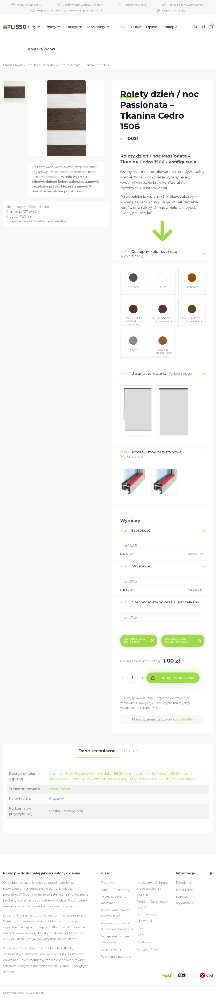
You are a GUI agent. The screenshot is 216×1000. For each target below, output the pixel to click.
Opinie (151, 27)
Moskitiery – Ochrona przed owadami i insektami (152, 888)
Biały (69, 774)
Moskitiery (96, 27)
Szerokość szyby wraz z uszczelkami (159, 602)
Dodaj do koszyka (177, 678)
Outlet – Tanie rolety (115, 890)
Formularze (184, 890)
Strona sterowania (149, 373)
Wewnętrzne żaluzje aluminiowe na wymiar (116, 926)
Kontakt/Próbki (41, 49)
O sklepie (169, 27)
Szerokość (135, 530)
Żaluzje (72, 27)
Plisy (32, 27)
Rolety (50, 27)
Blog (140, 935)
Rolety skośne (110, 949)
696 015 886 (183, 719)
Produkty (107, 883)
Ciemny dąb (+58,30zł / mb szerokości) (122, 774)
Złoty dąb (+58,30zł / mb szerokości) (168, 779)
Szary (131, 779)
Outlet (136, 27)
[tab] (96, 751)
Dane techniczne (97, 750)
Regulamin (184, 883)
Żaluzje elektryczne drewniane (114, 939)
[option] (15, 91)
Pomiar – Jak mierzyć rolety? (152, 905)
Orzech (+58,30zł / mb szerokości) (97, 779)
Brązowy (81, 774)
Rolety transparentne (116, 957)
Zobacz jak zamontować (177, 640)
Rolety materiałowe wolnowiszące (115, 913)
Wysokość (135, 566)
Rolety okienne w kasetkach (113, 900)
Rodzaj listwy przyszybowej (157, 452)
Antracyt (56, 774)
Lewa (53, 789)
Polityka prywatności (185, 900)
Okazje (121, 27)
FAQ (140, 928)
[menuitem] (34, 26)
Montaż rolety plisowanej (147, 918)
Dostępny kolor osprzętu (154, 251)
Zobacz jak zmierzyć (134, 640)
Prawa (64, 789)
